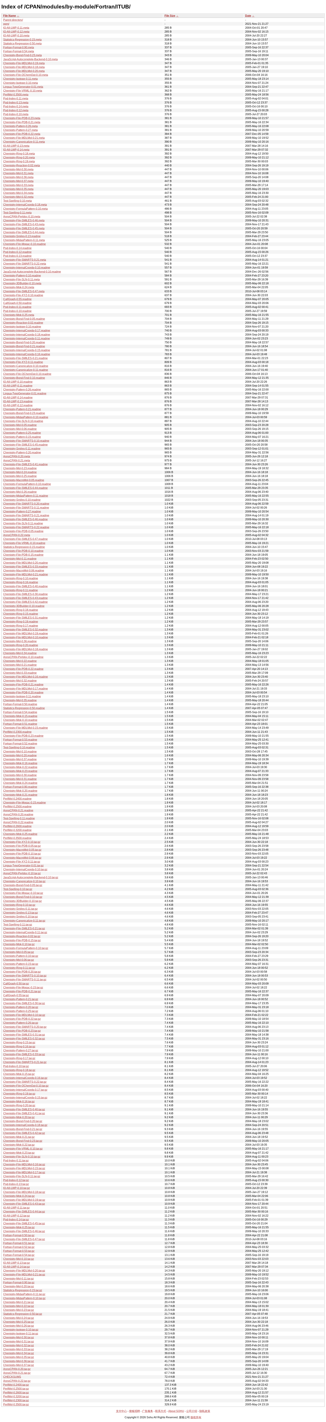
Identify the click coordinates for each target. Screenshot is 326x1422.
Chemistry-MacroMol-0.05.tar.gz (22, 849)
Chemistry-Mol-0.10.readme (20, 751)
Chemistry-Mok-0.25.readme (20, 834)
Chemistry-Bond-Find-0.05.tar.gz (22, 885)
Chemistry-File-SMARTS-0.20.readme (26, 503)
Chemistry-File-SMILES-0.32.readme (25, 629)
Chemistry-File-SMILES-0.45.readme (25, 444)
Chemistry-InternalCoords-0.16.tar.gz (25, 1077)
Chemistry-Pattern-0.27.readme (22, 511)
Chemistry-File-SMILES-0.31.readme (25, 617)
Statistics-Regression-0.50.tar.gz (22, 1313)
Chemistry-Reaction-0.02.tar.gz (21, 936)
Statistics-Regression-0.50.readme (24, 708)
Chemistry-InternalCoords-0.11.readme (26, 338)
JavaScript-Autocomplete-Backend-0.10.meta (30, 59)
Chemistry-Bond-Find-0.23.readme (24, 413)
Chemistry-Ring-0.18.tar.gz (19, 1070)
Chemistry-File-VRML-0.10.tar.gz (23, 1148)
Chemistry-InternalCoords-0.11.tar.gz (25, 932)
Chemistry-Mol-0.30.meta (18, 169)
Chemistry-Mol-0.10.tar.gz (18, 1258)
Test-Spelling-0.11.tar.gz (17, 924)
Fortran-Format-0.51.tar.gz (18, 1243)
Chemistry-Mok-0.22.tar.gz (19, 1144)
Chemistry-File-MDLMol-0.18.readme (25, 649)
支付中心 (121, 1411)
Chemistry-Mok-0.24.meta (18, 287)
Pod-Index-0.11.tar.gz (16, 1160)
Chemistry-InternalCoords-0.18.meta (25, 204)
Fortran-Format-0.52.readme (20, 743)
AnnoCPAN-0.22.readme (18, 822)
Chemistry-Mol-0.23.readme (20, 468)
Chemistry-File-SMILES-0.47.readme (25, 539)
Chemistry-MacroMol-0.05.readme (23, 480)
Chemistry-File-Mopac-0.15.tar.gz (23, 987)
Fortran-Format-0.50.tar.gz (18, 1235)
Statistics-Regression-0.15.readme (24, 547)
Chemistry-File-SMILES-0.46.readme (25, 519)
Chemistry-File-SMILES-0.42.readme (25, 601)
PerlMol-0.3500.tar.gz (16, 1404)
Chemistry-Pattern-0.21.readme (22, 409)
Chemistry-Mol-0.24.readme (20, 472)
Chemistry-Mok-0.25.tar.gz (19, 1227)
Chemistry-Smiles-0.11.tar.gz (20, 908)
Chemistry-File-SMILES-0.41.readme (25, 464)
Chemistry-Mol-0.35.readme (20, 700)
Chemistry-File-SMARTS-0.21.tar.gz (25, 1062)
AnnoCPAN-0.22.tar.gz (17, 1380)
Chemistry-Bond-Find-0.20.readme (24, 342)
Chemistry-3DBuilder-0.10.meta (22, 283)
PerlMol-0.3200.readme (17, 830)
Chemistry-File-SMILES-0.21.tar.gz (24, 928)
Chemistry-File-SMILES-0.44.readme (25, 487)
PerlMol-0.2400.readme (17, 798)
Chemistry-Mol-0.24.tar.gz (18, 1317)
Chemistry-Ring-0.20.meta (19, 157)
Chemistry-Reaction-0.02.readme (23, 322)
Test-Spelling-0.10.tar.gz (17, 889)
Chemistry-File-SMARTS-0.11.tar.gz (24, 979)
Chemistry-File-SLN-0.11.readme (23, 523)
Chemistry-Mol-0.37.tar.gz (18, 1365)
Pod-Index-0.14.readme (17, 248)
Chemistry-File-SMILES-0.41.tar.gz (24, 1113)
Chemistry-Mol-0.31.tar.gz (18, 1341)
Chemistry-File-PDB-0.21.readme (23, 684)
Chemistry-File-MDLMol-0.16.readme (25, 676)
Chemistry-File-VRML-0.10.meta (22, 90)
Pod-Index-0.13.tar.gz (16, 1184)
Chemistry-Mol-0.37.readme (20, 759)
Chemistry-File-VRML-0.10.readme (24, 543)
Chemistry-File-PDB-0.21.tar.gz (22, 991)
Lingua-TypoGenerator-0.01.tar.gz (23, 865)
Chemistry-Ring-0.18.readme (20, 609)
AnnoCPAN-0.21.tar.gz (17, 1372)
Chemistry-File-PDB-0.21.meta (21, 122)
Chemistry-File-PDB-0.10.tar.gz (22, 853)
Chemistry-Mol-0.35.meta (18, 189)
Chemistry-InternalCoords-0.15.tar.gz (25, 1097)
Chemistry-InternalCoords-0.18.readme (26, 334)
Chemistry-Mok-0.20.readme (20, 790)
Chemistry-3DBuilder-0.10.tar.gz (22, 901)
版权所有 (196, 1417)
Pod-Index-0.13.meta (15, 102)
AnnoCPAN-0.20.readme (18, 814)
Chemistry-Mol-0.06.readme (20, 428)
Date (248, 15)
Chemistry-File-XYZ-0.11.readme (23, 362)
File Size (170, 15)
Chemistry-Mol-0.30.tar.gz (18, 1337)
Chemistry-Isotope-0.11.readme (22, 696)
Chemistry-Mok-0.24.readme (20, 782)
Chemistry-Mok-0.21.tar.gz (19, 1136)
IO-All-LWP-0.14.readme (18, 397)
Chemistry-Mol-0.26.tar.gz (18, 1325)
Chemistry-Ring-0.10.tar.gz (19, 904)
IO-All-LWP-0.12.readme (18, 405)
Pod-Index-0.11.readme (17, 307)
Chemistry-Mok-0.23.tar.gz (19, 1152)
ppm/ (6, 23)
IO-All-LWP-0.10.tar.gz (16, 1188)
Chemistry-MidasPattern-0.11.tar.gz (24, 1294)
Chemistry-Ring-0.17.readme (20, 625)
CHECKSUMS (12, 1376)
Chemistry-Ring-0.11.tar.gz (19, 967)
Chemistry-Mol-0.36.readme (20, 641)
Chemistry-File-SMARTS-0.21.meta (24, 259)
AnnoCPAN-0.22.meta (16, 535)
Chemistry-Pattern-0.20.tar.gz (20, 1007)
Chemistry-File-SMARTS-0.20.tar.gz (25, 1026)
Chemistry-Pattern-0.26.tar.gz (20, 1022)
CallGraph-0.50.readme (17, 303)
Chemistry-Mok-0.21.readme (20, 794)
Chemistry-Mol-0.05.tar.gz (18, 952)
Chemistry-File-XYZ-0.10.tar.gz (21, 842)
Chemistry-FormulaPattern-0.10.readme (27, 484)
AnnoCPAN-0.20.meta (16, 456)
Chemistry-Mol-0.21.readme (20, 664)
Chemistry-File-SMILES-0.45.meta (23, 228)
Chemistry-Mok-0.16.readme (20, 763)
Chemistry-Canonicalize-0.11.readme (25, 369)
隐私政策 (204, 1411)
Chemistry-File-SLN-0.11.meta (21, 279)
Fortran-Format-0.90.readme (20, 786)
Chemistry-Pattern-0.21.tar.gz (20, 999)
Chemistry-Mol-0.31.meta (18, 173)
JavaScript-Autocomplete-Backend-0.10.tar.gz (30, 877)
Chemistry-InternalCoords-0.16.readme (26, 354)
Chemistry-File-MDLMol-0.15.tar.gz (24, 1168)
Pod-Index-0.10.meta (15, 114)
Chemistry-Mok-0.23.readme (20, 771)
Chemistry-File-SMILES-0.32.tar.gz (24, 1038)
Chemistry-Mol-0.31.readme (20, 779)
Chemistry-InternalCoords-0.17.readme (26, 330)
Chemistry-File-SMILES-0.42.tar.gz (24, 1133)
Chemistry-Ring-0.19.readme (20, 621)
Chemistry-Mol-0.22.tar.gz (18, 1306)
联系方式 (160, 1411)
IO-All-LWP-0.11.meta (16, 27)
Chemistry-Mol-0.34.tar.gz (18, 1353)
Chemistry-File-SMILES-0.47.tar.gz (24, 1239)
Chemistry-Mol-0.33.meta (18, 185)
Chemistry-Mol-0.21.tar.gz (18, 1302)
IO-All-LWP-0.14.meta (16, 149)
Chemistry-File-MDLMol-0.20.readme (25, 562)
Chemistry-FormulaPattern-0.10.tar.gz (25, 948)
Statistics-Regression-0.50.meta (22, 43)
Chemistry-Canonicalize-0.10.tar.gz (24, 881)
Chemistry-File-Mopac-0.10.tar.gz (23, 893)
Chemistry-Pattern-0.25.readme (22, 432)
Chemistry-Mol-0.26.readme (20, 491)
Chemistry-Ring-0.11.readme (20, 590)
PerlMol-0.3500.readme (17, 838)
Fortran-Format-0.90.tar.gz (18, 1282)
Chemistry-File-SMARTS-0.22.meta (24, 263)
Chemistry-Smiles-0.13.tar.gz (20, 912)
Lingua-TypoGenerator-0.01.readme (24, 393)
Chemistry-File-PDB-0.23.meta (21, 118)
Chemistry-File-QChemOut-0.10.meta (25, 74)
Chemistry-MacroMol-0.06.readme (23, 570)
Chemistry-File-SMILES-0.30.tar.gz (24, 1003)
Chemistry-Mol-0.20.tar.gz (18, 1286)
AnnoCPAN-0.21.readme (18, 810)
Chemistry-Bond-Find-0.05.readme (24, 318)
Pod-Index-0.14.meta (15, 106)
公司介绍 (191, 1411)
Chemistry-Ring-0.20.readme (20, 645)
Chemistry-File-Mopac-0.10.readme (24, 244)
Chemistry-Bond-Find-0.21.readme (24, 346)
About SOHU (176, 1411)
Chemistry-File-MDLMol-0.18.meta (24, 67)
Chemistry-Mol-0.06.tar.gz (18, 959)
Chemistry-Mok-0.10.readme (20, 720)
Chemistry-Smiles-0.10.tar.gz (20, 916)
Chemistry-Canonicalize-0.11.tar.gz (24, 920)
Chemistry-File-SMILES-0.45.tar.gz (24, 1223)
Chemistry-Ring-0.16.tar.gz (19, 1046)
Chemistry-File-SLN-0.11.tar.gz (21, 1176)
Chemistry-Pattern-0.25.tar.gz (20, 1011)
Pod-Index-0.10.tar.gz (16, 1066)
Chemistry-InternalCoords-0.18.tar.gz (25, 1125)
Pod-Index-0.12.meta (15, 110)
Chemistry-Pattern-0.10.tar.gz (20, 956)
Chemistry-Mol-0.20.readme (20, 755)
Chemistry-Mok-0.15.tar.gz (19, 1074)
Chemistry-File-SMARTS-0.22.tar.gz (25, 1081)
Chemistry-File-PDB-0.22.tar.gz (22, 1018)
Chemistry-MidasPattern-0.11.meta (24, 240)
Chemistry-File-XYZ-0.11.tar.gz (21, 861)
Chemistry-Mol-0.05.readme (20, 425)
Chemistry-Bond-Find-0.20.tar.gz (22, 1121)
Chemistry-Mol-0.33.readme (20, 672)
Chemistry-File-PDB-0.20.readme (23, 692)
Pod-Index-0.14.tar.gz (16, 1219)
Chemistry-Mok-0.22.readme (20, 767)
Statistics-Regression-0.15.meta (22, 39)
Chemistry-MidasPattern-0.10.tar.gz (24, 1298)
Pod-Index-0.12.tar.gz (16, 1180)
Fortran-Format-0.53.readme (20, 739)
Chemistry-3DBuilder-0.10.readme (23, 606)
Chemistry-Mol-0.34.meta (18, 193)
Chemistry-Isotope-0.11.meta (20, 78)
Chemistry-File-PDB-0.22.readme (23, 668)
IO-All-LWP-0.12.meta (16, 31)
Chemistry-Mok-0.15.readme (20, 716)
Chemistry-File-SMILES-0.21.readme (25, 358)
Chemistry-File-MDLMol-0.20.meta (24, 71)
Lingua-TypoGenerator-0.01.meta (23, 86)
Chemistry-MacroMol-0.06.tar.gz (22, 857)
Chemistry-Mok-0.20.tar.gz (19, 1117)
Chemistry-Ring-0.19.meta (19, 161)
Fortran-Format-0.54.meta (18, 51)
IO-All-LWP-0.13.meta (16, 145)
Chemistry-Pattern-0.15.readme (22, 436)
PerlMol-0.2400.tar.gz (16, 1384)
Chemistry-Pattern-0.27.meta (20, 130)
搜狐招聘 (134, 1411)
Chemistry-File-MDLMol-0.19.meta (24, 63)
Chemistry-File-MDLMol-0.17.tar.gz (24, 1172)
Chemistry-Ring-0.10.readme (20, 578)
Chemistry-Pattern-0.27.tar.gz (20, 1050)
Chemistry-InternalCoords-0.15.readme (26, 350)
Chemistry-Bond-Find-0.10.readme (24, 377)
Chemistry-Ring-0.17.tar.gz (19, 1058)
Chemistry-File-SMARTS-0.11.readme (26, 507)
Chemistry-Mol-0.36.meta (18, 177)
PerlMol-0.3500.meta (15, 94)
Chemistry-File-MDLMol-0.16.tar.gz (24, 1164)
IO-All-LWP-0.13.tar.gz (16, 1262)
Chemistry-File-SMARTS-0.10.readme (26, 440)
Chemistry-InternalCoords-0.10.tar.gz (25, 869)
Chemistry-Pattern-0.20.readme (22, 452)
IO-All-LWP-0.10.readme (18, 381)
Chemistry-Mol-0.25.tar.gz (18, 1321)
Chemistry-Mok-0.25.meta (18, 314)
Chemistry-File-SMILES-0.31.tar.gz (24, 1034)
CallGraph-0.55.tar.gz (16, 995)
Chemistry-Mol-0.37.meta (18, 181)
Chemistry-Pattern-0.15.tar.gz (20, 963)
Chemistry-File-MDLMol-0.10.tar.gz (24, 1015)
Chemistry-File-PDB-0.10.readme (23, 550)
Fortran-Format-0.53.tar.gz (18, 1250)
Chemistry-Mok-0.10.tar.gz (19, 944)
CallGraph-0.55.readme (17, 299)
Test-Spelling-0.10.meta (17, 200)
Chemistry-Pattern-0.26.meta (20, 126)
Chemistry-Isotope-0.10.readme (22, 326)
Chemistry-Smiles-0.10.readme (22, 499)
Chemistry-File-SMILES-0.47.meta (23, 291)
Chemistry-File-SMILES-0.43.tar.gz (24, 1203)
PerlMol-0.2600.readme (17, 826)
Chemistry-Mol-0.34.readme (20, 653)
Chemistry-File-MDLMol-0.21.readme (25, 574)
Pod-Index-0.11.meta (15, 98)
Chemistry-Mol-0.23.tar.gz (18, 1310)
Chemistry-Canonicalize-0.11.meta (24, 141)
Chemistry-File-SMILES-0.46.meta (23, 220)
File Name (9, 15)
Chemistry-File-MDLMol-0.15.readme (25, 727)
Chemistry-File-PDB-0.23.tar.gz (22, 1030)
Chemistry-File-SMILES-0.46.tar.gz (24, 1231)
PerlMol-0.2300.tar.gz (16, 1400)
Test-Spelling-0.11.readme (19, 818)
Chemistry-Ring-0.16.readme (20, 582)
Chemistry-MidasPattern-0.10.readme (25, 417)
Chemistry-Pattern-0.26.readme (22, 389)
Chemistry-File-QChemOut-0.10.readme (27, 374)
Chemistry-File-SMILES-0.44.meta (23, 232)
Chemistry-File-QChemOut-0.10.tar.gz (26, 1085)
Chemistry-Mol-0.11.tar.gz (18, 1278)
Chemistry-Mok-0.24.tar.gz (19, 1196)
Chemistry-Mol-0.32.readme (20, 680)
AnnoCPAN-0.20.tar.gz (17, 1369)
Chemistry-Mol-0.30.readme (20, 775)
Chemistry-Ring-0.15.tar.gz (19, 1042)
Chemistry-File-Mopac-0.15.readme (24, 802)
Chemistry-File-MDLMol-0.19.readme (25, 633)
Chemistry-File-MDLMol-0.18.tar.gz (24, 1192)
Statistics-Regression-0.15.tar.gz (22, 1290)
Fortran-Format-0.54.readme (20, 712)
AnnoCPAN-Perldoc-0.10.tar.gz (22, 873)
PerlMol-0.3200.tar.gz (16, 1396)
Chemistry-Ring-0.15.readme (20, 613)
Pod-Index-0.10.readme (17, 311)
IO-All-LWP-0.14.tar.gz (16, 1266)
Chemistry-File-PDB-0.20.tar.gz (22, 971)
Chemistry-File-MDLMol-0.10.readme (25, 637)
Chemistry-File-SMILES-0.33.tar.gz (24, 1054)
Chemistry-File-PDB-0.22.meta (21, 133)
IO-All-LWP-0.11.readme (17, 385)
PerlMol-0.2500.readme (17, 806)
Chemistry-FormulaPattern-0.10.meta (25, 208)
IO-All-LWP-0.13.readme (18, 401)
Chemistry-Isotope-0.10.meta (20, 82)
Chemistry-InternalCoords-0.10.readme (26, 267)
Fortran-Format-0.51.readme (20, 723)
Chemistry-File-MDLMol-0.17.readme (25, 688)
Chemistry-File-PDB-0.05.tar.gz (22, 845)
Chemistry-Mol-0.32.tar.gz (18, 1345)
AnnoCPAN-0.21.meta (16, 460)
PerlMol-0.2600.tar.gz (16, 1392)
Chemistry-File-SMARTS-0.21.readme (26, 515)
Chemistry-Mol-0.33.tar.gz (18, 1349)
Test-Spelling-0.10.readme (19, 747)
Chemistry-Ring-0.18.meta (19, 153)
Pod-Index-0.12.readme (17, 252)
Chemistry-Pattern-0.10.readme (22, 275)
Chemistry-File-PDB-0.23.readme (23, 735)
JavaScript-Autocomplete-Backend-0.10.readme (32, 271)
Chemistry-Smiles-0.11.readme (21, 448)
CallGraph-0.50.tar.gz (16, 983)
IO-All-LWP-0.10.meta (16, 35)
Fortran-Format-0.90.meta (18, 47)
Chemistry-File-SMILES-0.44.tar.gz (24, 1211)
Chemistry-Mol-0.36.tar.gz (18, 1361)
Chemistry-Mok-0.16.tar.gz (19, 1101)
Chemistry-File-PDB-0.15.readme (23, 554)
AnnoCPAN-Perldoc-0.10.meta (21, 216)
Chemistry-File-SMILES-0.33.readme (25, 566)
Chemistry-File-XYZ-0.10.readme (23, 295)
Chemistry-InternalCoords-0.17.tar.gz (25, 1089)
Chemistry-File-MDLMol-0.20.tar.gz (24, 1270)
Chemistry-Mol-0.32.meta (18, 196)
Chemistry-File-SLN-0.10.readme (23, 421)
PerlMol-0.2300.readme (17, 731)
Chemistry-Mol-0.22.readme (20, 661)
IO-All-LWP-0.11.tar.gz (16, 1207)
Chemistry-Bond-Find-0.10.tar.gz (22, 896)
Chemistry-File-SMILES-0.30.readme (25, 594)
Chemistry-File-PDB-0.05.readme (23, 531)
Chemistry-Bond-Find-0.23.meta (22, 55)
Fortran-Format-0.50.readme (20, 704)
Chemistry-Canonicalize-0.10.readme (25, 366)
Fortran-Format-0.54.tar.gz (18, 1255)
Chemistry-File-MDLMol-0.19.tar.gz (24, 1199)
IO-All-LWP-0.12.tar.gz (16, 1215)
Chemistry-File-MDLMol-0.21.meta (24, 137)
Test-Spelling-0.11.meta (17, 212)
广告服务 (147, 1411)
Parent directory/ (13, 19)
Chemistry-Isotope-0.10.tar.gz (20, 1329)
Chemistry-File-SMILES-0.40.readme (25, 586)
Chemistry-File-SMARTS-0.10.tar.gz (25, 975)
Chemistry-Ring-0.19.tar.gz (19, 1093)
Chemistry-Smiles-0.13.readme (22, 236)
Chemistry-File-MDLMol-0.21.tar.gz (24, 1274)
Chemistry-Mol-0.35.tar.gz (18, 1357)
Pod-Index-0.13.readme (17, 255)
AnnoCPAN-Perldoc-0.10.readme (23, 657)
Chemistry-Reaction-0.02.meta (21, 165)
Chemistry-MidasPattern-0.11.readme (25, 495)
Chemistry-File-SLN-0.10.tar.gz (21, 1156)
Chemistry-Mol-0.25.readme (20, 476)
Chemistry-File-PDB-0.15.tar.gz (22, 940)
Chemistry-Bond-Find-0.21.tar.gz (22, 1129)
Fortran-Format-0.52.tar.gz (18, 1247)
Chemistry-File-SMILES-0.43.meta (23, 224)
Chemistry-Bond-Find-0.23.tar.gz (22, 1140)
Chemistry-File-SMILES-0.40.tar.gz (24, 1109)
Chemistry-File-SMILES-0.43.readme (25, 598)
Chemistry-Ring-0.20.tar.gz (19, 1105)
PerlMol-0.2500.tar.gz (16, 1388)
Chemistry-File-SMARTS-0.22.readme (26, 527)
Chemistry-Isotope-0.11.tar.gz (20, 1333)
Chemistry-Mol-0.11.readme (20, 558)
